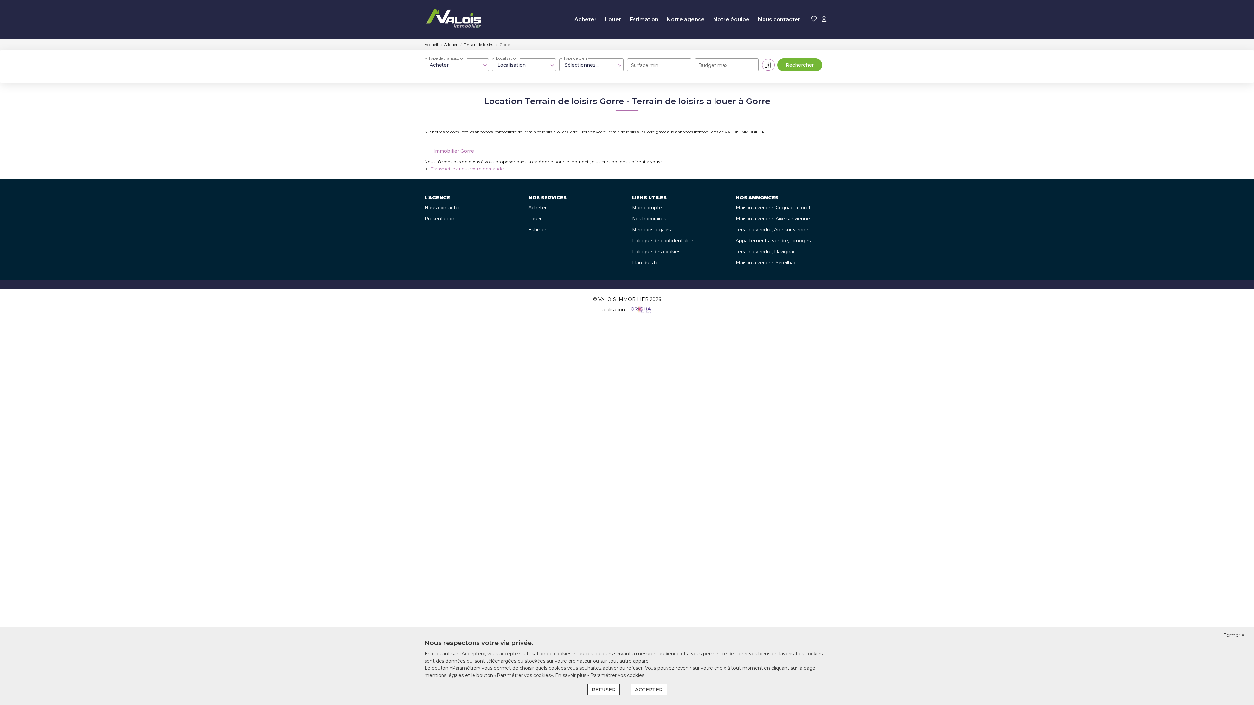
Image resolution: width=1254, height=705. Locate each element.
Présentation (439, 219)
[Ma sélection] (814, 19)
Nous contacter (779, 19)
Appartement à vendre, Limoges (773, 240)
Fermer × (1233, 635)
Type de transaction (446, 58)
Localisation (507, 58)
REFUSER (604, 689)
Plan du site (645, 263)
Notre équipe (731, 19)
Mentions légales (651, 230)
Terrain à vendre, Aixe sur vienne (772, 230)
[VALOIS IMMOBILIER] (455, 19)
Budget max (713, 65)
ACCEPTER (649, 689)
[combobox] (457, 65)
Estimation (644, 19)
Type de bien (575, 58)
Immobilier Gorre (453, 151)
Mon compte (647, 208)
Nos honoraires (649, 219)
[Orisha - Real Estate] (640, 309)
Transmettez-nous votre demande (467, 168)
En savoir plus (571, 675)
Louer (613, 19)
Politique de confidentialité (662, 240)
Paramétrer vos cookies (617, 675)
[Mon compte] (824, 19)
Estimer (537, 230)
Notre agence (686, 19)
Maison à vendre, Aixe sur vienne (773, 219)
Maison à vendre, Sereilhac (766, 263)
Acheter (585, 19)
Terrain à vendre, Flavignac (766, 252)
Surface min (644, 65)
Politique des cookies (656, 252)
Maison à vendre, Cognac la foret (773, 208)
